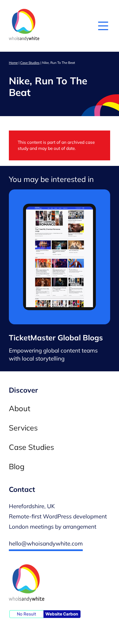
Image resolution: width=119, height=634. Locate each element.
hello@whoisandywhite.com (46, 543)
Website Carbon (61, 614)
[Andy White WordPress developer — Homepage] (24, 26)
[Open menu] (103, 26)
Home (13, 63)
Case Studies (30, 63)
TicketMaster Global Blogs (56, 337)
